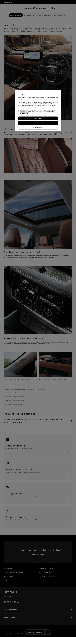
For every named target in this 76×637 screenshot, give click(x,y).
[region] (37, 110)
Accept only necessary (37, 122)
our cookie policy (23, 113)
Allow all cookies (37, 118)
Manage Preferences (37, 127)
